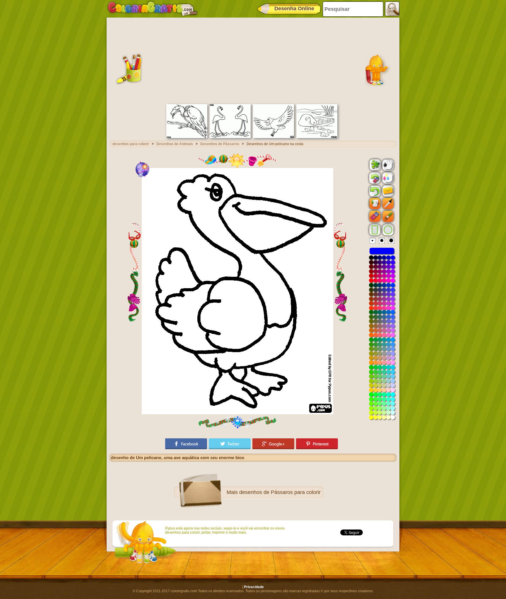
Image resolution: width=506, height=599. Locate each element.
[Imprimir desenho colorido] (387, 177)
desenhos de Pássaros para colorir (280, 492)
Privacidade (254, 587)
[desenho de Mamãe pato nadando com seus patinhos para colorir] (316, 137)
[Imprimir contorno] (387, 164)
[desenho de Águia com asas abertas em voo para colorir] (273, 137)
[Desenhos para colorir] (153, 9)
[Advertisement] (253, 60)
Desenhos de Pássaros (219, 144)
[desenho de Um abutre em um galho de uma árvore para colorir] (186, 137)
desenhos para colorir (130, 144)
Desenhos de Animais (174, 144)
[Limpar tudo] (374, 178)
